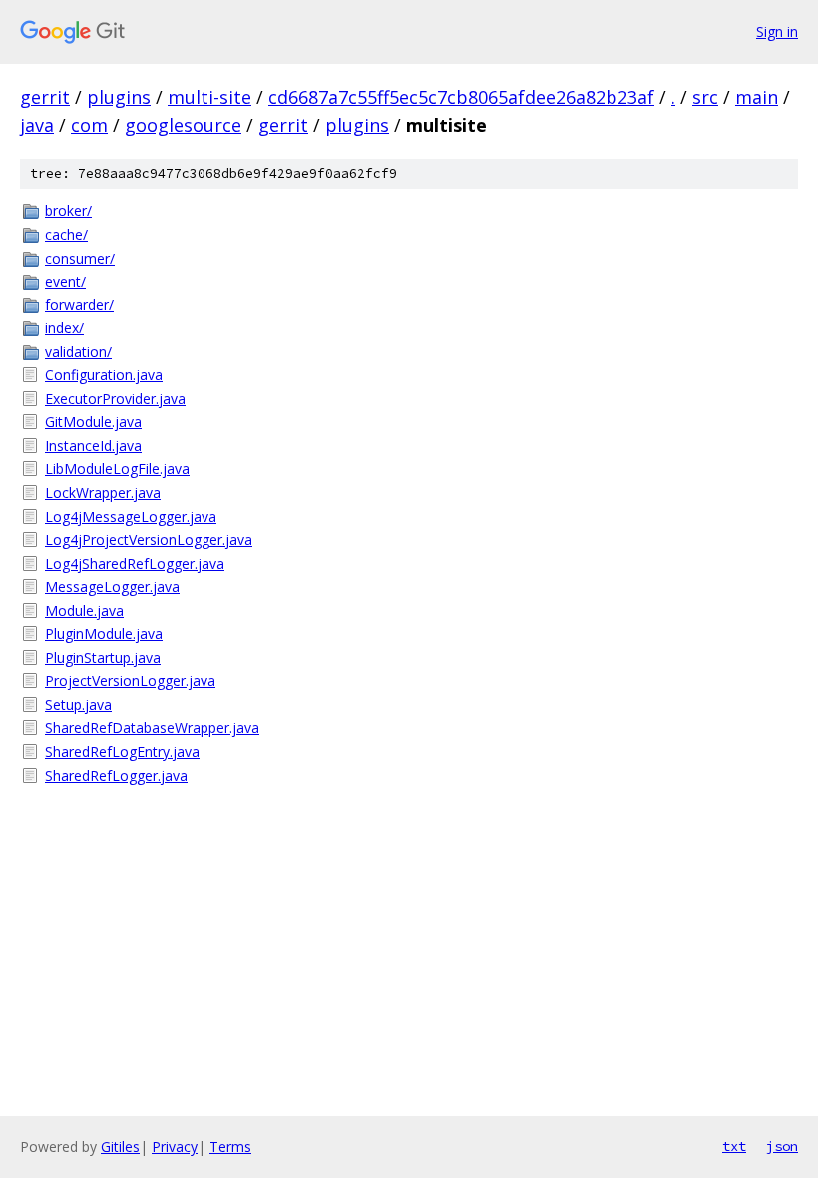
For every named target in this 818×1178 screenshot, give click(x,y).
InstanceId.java (93, 445)
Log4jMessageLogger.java (130, 516)
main (756, 97)
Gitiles (120, 1146)
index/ (64, 327)
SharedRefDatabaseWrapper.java (152, 727)
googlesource (183, 125)
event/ (65, 281)
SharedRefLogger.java (116, 775)
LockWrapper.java (103, 492)
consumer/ (80, 258)
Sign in (777, 31)
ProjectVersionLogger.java (130, 680)
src (705, 97)
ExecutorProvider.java (115, 398)
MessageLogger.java (112, 586)
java (37, 125)
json (782, 1146)
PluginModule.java (104, 633)
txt (734, 1146)
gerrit (45, 97)
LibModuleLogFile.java (117, 468)
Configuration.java (104, 374)
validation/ (78, 351)
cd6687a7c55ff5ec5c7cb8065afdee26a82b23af (461, 97)
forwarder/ (79, 304)
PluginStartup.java (103, 657)
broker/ (68, 210)
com (89, 125)
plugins (119, 97)
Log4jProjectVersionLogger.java (148, 539)
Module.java (84, 610)
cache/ (66, 234)
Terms (230, 1146)
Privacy (175, 1146)
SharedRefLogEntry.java (122, 751)
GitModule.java (93, 421)
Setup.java (78, 704)
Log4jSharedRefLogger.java (134, 563)
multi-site (209, 97)
